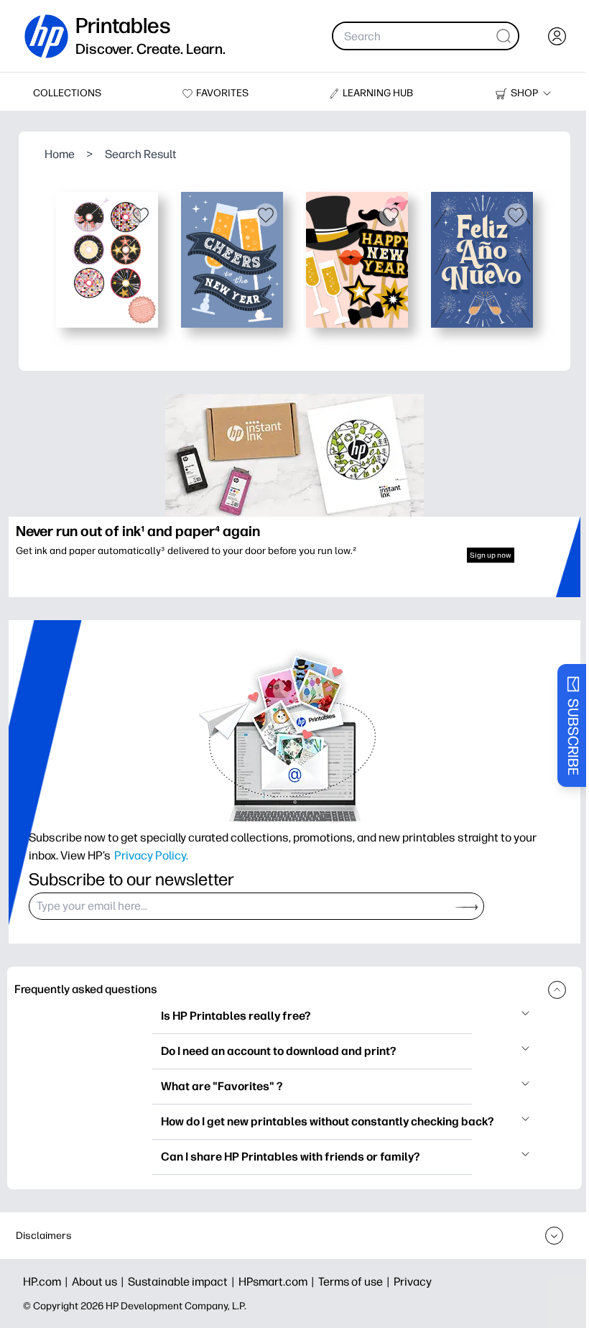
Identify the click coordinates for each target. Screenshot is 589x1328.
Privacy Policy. (151, 855)
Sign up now (490, 555)
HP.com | (47, 1281)
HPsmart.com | (278, 1281)
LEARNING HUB (378, 93)
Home (60, 154)
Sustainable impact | (183, 1281)
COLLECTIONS (67, 93)
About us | (100, 1281)
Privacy (413, 1281)
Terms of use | (356, 1281)
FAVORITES (222, 93)
